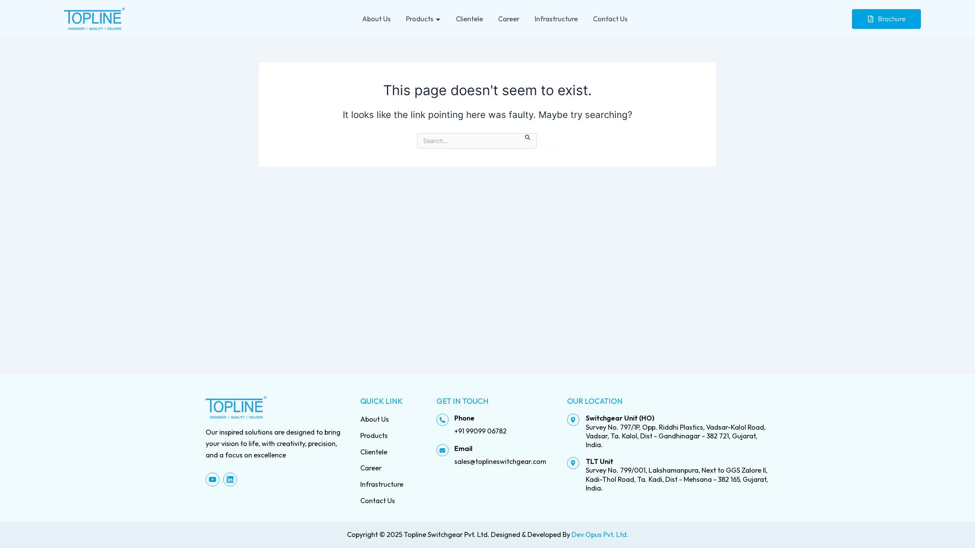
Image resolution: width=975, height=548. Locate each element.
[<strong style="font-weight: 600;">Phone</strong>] (442, 420)
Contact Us (610, 18)
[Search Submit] (528, 137)
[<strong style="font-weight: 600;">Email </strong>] (442, 450)
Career (508, 18)
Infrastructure (556, 18)
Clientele (469, 18)
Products (419, 18)
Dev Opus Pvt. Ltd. (600, 534)
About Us (376, 18)
